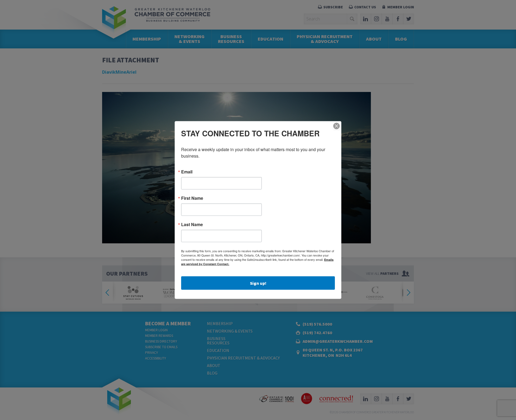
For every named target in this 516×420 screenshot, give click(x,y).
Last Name (192, 224)
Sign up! (258, 283)
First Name (192, 198)
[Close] (336, 126)
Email (186, 172)
